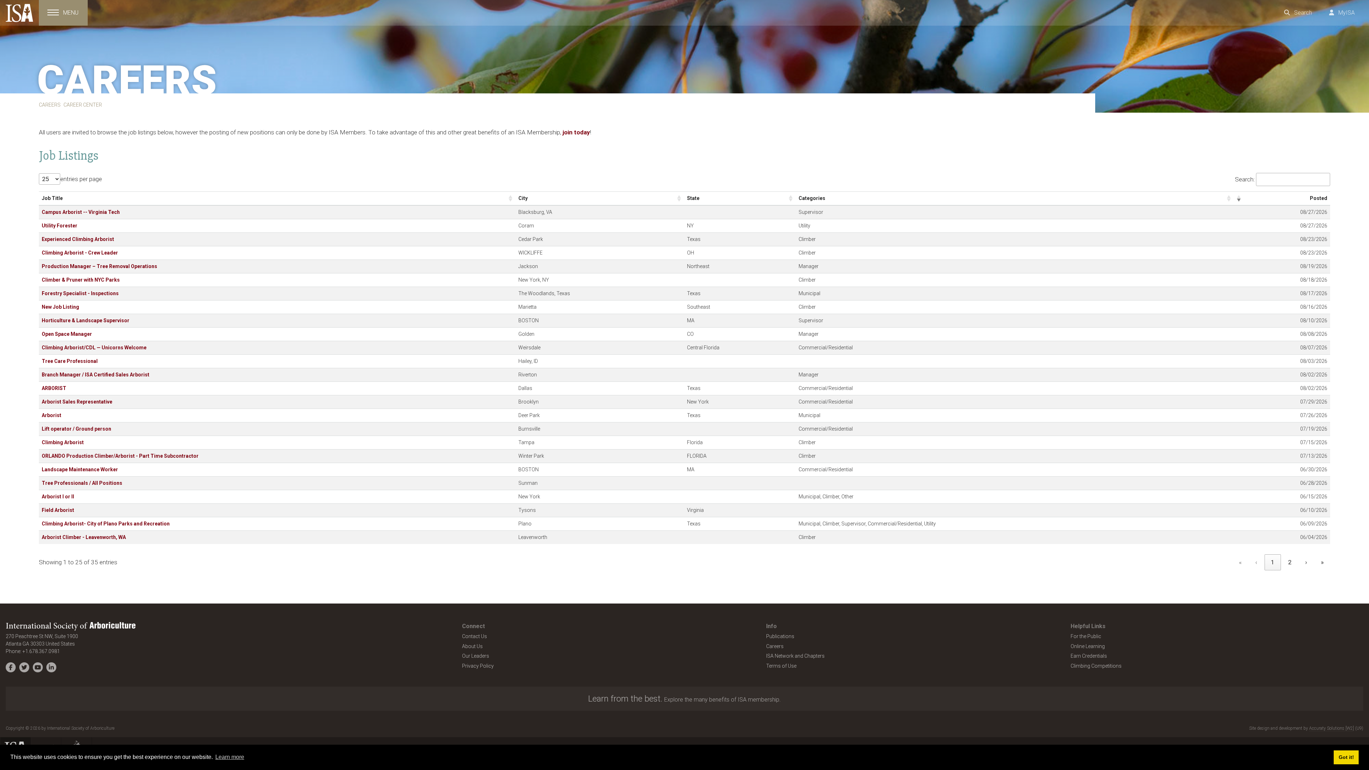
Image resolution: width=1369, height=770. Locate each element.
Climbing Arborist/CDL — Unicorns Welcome (94, 347)
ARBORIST (54, 388)
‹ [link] (1256, 562)
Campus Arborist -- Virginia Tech (81, 212)
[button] (510, 198)
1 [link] (1273, 562)
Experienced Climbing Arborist (78, 239)
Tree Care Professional (70, 361)
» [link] (1322, 562)
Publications (780, 636)
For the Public (1086, 636)
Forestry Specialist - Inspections (80, 293)
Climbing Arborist (63, 442)
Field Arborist (58, 510)
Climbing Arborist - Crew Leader (80, 253)
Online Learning (1088, 646)
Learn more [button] (229, 757)
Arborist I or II (58, 496)
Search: (1245, 179)
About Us (472, 646)
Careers (775, 646)
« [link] (1240, 562)
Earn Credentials (1089, 656)
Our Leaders (475, 656)
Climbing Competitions (1096, 666)
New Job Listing (60, 307)
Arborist (51, 415)
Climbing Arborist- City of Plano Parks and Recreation (106, 524)
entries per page (81, 179)
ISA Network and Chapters (795, 656)
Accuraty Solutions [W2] (1331, 728)
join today (576, 132)
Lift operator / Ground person (76, 429)
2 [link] (1290, 562)
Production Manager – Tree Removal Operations (99, 266)
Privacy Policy (478, 666)
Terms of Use (781, 666)
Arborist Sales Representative (77, 402)
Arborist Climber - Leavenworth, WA (84, 537)
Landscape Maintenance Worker (80, 469)
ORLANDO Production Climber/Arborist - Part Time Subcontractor (120, 456)
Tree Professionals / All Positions (82, 483)
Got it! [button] (1346, 757)
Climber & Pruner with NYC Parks (81, 280)
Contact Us (474, 636)
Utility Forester (59, 226)
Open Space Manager (67, 334)
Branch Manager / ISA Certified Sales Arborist (95, 375)
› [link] (1306, 562)
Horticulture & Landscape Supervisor (85, 320)
